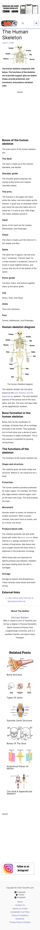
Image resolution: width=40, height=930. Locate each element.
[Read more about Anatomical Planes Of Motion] (20, 756)
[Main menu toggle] (36, 23)
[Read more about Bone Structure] (20, 664)
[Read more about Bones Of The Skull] (20, 733)
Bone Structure (14, 674)
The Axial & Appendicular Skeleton (19, 792)
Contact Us (20, 905)
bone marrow (26, 537)
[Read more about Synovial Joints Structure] (20, 710)
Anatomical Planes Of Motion (17, 767)
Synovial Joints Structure (19, 720)
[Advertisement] (20, 114)
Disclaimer (20, 919)
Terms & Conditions (20, 915)
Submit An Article (20, 909)
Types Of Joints (15, 697)
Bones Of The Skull (16, 743)
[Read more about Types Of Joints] (20, 687)
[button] (23, 23)
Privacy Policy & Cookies (20, 922)
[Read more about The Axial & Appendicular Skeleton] (20, 781)
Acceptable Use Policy (20, 912)
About (20, 902)
